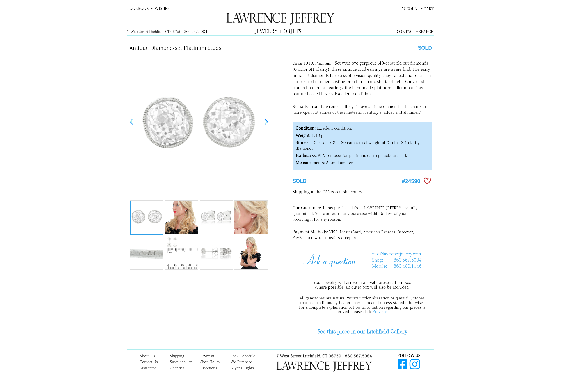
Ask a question (327, 259)
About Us (147, 356)
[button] (266, 121)
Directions (208, 368)
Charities (177, 368)
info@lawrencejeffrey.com (396, 253)
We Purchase (241, 362)
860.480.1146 (408, 266)
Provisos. (381, 311)
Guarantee (148, 368)
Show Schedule (243, 356)
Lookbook (138, 8)
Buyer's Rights (242, 368)
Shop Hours (210, 362)
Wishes (162, 8)
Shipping (177, 356)
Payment (207, 356)
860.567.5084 (408, 260)
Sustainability (181, 362)
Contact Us (149, 362)
